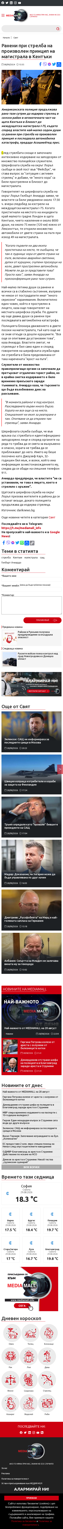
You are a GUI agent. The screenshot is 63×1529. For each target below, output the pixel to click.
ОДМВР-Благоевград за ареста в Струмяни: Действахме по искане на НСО (28, 1153)
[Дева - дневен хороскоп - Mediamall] (47, 1359)
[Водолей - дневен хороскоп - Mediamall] (29, 1405)
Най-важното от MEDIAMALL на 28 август (26, 1091)
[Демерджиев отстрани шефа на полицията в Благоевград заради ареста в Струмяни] (10, 1064)
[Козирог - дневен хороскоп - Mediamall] (10, 1405)
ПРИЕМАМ (31, 1498)
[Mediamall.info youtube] (19, 3)
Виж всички (31, 1167)
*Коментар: (7, 595)
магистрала (31, 557)
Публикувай (42, 620)
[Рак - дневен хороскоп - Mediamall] (10, 1359)
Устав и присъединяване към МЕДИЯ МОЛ (21, 1483)
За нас (4, 1468)
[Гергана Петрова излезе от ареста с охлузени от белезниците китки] (10, 1046)
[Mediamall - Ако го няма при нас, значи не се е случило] (17, 16)
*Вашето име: (9, 576)
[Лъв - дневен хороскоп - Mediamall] (29, 1359)
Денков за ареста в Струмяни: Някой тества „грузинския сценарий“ (28, 1160)
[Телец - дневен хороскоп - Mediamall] (31, 1335)
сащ (42, 557)
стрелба (6, 557)
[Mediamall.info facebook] (2, 3)
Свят (15, 37)
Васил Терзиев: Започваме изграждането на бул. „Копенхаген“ (31, 1137)
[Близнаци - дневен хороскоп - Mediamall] (49, 1335)
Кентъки (17, 557)
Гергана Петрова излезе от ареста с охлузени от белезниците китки (38, 1045)
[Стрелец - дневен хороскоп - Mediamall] (47, 1382)
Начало (6, 37)
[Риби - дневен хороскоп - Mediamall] (47, 1405)
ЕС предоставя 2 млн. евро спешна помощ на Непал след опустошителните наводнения (28, 1145)
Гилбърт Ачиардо (11, 562)
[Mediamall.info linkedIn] (11, 3)
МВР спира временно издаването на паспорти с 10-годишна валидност (30, 1114)
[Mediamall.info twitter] (7, 3)
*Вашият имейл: (10, 585)
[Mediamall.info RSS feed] (42, 1432)
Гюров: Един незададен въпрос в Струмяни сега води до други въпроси (30, 1121)
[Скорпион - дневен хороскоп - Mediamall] (29, 1382)
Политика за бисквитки (23, 1521)
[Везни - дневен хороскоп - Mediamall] (10, 1382)
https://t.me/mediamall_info (21, 528)
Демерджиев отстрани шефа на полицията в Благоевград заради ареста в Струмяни (39, 1062)
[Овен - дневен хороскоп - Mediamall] (11, 1335)
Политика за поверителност (15, 1479)
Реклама (5, 1473)
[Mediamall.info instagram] (15, 3)
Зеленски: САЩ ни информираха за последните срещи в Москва (30, 1129)
